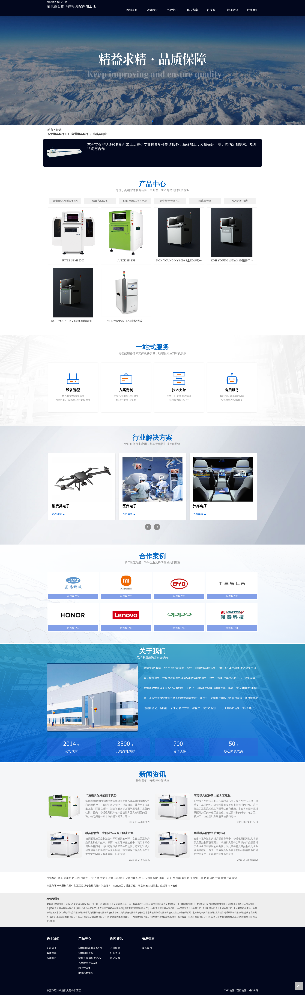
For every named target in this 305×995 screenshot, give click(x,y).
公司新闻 (115, 948)
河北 (71, 878)
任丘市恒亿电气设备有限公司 (124, 912)
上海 (110, 878)
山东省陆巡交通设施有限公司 (93, 917)
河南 (150, 878)
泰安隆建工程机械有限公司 (110, 908)
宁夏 (229, 878)
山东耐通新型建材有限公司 (161, 908)
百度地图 (241, 990)
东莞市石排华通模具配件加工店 (71, 6)
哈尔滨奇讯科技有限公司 (218, 904)
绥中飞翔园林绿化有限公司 (96, 912)
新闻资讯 (232, 9)
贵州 (195, 878)
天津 (66, 878)
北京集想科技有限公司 (203, 912)
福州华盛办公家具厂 (86, 908)
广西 (172, 878)
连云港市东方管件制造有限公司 (154, 912)
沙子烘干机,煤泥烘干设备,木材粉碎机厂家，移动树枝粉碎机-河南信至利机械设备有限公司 (134, 904)
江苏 (116, 878)
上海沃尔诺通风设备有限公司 (229, 912)
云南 (200, 878)
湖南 (161, 878)
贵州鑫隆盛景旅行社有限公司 (191, 904)
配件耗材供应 (85, 973)
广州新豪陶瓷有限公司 (118, 917)
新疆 (234, 878)
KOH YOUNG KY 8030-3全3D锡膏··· (179, 260)
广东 (167, 878)
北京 (60, 878)
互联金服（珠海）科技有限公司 (193, 917)
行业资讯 (115, 953)
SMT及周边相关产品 (89, 958)
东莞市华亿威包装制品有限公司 (67, 912)
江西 (138, 878)
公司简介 (152, 9)
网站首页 (132, 9)
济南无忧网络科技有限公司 (63, 908)
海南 (178, 878)
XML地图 (229, 990)
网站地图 (51, 2)
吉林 (96, 878)
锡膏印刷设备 (85, 953)
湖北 (155, 878)
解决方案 (192, 9)
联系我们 (252, 9)
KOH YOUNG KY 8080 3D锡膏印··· (73, 320)
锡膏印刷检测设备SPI (90, 948)
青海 (223, 878)
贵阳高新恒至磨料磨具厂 (136, 908)
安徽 (127, 878)
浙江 (121, 878)
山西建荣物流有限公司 (79, 904)
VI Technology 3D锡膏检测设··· (126, 320)
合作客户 (212, 9)
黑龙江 (103, 878)
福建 (133, 878)
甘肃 (217, 878)
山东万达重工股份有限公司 (188, 908)
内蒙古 (84, 878)
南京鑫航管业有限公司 (180, 912)
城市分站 (62, 2)
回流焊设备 (84, 968)
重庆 (183, 878)
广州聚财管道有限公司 (141, 917)
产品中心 (172, 9)
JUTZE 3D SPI (126, 260)
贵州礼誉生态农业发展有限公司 (217, 908)
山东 (144, 878)
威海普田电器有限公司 (57, 904)
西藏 (206, 878)
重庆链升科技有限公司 (67, 917)
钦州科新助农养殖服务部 (165, 917)
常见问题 (115, 958)
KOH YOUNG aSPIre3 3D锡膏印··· (232, 260)
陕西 (212, 878)
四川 (189, 878)
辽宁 (91, 878)
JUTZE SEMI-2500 (73, 260)
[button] (152, 121)
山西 (77, 878)
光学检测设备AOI (88, 963)
